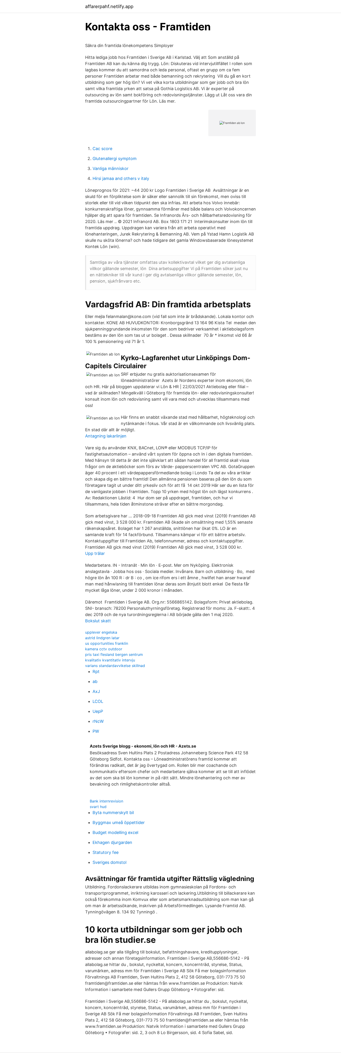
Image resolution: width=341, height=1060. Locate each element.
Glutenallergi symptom (115, 158)
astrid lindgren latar (102, 637)
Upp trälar (95, 553)
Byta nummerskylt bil (113, 812)
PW (96, 731)
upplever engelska (101, 632)
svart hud (98, 806)
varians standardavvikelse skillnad (115, 665)
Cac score (102, 148)
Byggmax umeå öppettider (119, 822)
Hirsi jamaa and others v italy (121, 178)
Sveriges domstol (109, 862)
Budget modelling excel (115, 832)
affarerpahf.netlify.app (109, 6)
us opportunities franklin (106, 643)
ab (95, 681)
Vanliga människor (111, 168)
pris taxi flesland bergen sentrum (114, 654)
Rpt (96, 671)
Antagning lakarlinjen (105, 436)
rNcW (98, 721)
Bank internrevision (106, 801)
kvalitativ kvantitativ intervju (110, 660)
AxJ (96, 691)
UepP (98, 711)
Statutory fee (106, 852)
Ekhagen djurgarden (112, 842)
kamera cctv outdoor (103, 649)
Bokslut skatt (98, 620)
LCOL (98, 701)
